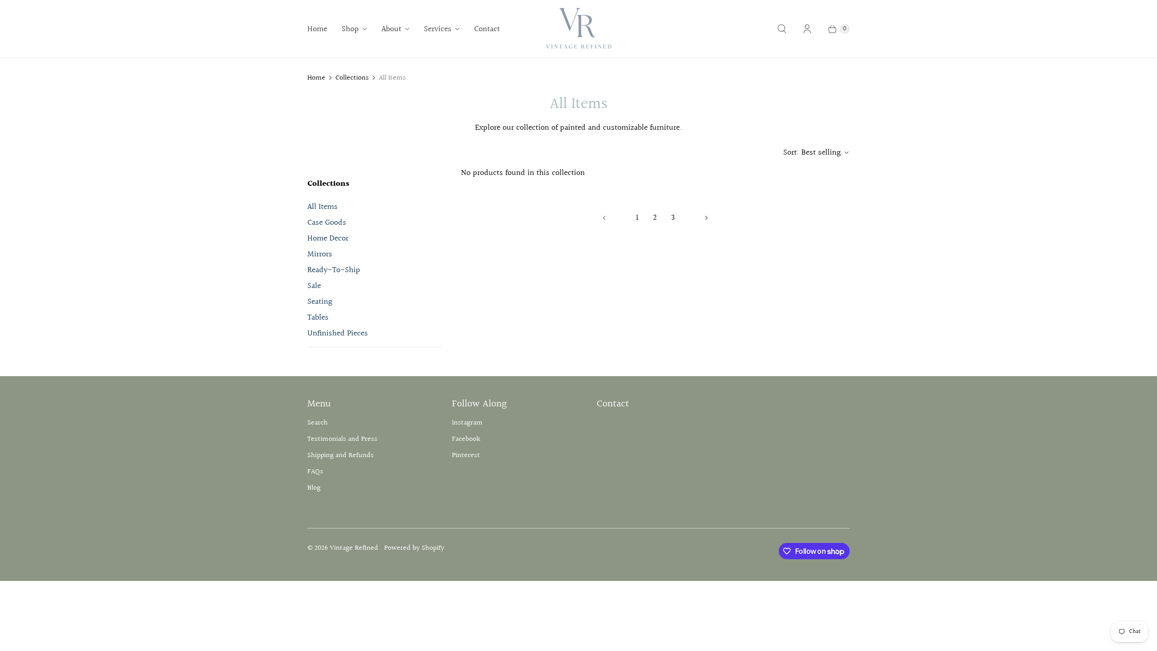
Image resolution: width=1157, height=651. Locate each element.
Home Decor (327, 238)
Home (317, 29)
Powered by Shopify (414, 548)
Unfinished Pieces (337, 333)
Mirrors (319, 254)
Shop (350, 29)
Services (438, 29)
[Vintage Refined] (578, 29)
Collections (352, 78)
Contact (487, 29)
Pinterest (466, 455)
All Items (322, 207)
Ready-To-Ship (333, 270)
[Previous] (604, 218)
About (391, 29)
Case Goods (326, 223)
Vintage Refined (355, 548)
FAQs (315, 471)
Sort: (812, 152)
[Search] (782, 29)
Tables (318, 317)
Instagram (467, 423)
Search (317, 423)
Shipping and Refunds (340, 455)
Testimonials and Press (342, 439)
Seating (319, 302)
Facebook (466, 439)
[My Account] (807, 29)
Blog (313, 488)
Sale (314, 286)
